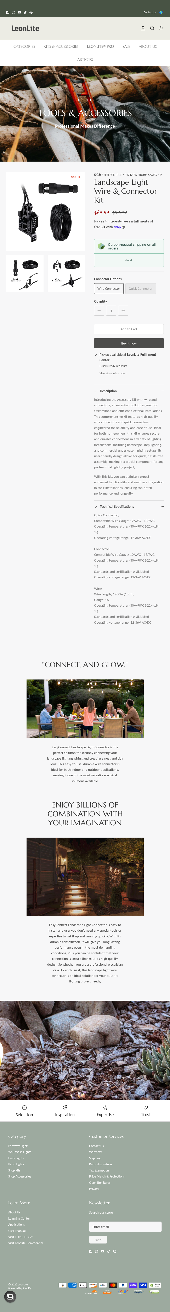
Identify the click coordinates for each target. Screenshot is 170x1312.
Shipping (95, 1158)
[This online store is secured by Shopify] (155, 1285)
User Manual (17, 1231)
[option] (85, 114)
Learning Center (19, 1218)
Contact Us (150, 12)
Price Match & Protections (107, 1176)
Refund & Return (100, 1164)
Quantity (100, 301)
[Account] (142, 28)
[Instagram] (13, 12)
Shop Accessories (19, 1176)
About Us (14, 1212)
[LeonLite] (25, 28)
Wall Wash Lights (19, 1152)
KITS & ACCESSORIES (61, 46)
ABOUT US (148, 46)
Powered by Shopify (19, 1288)
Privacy (94, 1189)
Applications (16, 1224)
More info (129, 260)
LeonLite (23, 1284)
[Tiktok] (25, 12)
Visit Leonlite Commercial (25, 1243)
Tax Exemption (99, 1170)
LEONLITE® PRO (100, 46)
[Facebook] (7, 12)
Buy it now (129, 343)
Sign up (98, 1239)
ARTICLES (85, 59)
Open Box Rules (99, 1183)
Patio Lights (16, 1164)
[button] (10, 1297)
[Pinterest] (31, 12)
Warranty (95, 1152)
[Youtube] (19, 12)
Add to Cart (129, 329)
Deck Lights (16, 1158)
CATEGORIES (24, 46)
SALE (126, 46)
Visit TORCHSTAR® (20, 1237)
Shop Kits (14, 1170)
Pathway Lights (18, 1146)
